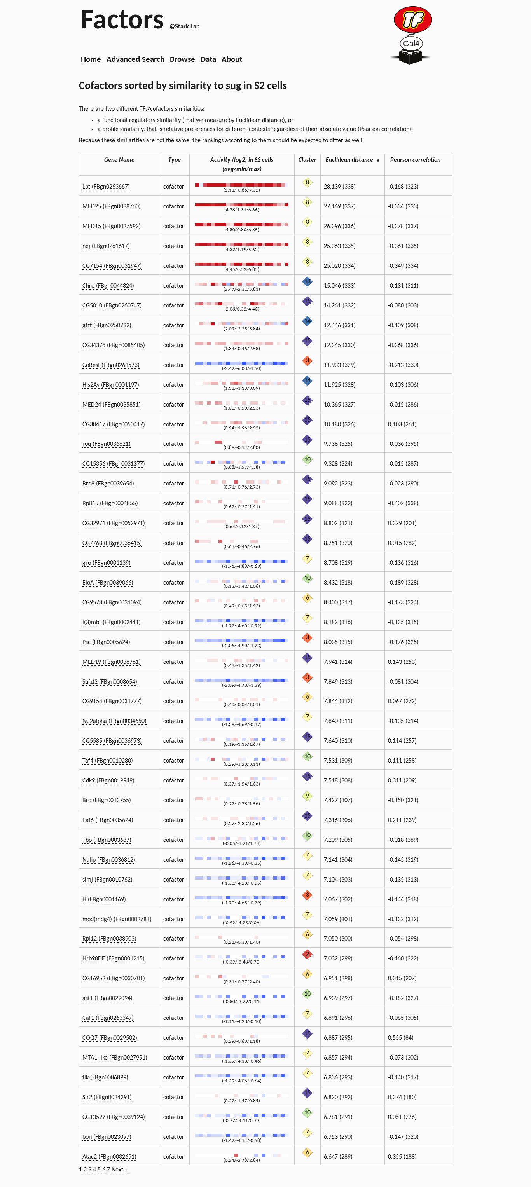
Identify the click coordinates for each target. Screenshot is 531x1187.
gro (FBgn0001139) (106, 563)
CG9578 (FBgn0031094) (112, 603)
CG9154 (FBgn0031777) (112, 701)
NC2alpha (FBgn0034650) (114, 721)
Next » (120, 1170)
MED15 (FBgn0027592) (111, 226)
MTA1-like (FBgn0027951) (114, 1058)
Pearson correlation (415, 160)
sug (233, 86)
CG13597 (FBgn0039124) (113, 1117)
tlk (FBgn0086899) (105, 1078)
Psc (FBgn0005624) (106, 642)
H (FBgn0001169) (104, 900)
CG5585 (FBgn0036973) (112, 741)
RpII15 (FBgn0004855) (110, 504)
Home (91, 60)
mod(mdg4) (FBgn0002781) (117, 919)
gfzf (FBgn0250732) (106, 326)
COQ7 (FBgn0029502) (109, 1038)
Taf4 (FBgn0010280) (107, 761)
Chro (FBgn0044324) (108, 286)
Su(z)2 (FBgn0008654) (109, 682)
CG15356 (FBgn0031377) (113, 464)
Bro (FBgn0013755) (106, 801)
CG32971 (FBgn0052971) (113, 523)
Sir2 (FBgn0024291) (107, 1097)
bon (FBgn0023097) (106, 1137)
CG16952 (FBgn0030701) (113, 979)
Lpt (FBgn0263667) (106, 187)
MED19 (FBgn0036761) (111, 662)
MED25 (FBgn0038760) (111, 207)
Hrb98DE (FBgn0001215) (113, 959)
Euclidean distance (352, 160)
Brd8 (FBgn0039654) (108, 484)
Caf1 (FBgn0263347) (108, 1018)
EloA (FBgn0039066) (107, 583)
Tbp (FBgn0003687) (106, 840)
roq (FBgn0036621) (106, 444)
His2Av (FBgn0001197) (110, 385)
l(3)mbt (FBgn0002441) (111, 623)
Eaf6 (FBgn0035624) (107, 820)
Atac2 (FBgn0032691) (109, 1157)
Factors (122, 21)
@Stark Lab (184, 27)
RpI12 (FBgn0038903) (109, 939)
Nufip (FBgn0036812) (108, 860)
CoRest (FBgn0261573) (111, 365)
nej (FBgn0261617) (106, 246)
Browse (182, 60)
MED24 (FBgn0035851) (111, 405)
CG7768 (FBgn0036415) (112, 543)
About (232, 60)
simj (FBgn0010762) (107, 880)
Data (208, 60)
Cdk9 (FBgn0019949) (108, 781)
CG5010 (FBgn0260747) (112, 306)
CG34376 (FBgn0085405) (113, 345)
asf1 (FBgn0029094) (107, 998)
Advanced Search (135, 60)
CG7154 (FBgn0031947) (112, 266)
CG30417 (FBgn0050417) (113, 425)
